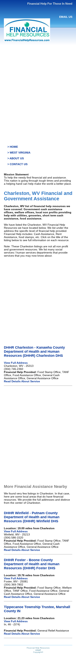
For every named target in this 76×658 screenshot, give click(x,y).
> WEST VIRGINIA (18, 152)
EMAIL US (65, 16)
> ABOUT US (15, 158)
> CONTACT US (17, 164)
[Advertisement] (38, 84)
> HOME (12, 146)
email (38, 650)
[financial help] (27, 40)
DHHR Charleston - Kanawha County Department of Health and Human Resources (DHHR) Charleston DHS (34, 352)
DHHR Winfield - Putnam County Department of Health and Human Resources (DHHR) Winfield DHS (31, 517)
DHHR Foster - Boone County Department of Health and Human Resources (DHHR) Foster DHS (31, 564)
